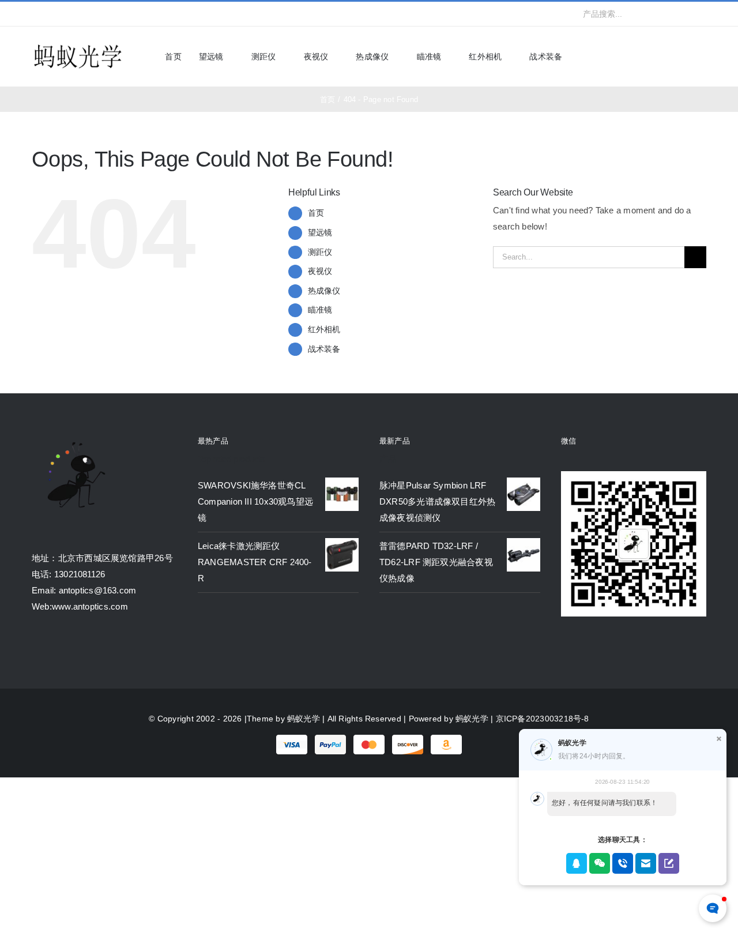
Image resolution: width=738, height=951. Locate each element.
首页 (316, 212)
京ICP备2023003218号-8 (542, 718)
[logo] (78, 45)
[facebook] (35, 13)
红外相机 (324, 329)
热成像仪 (324, 290)
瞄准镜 (320, 309)
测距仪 (320, 252)
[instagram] (72, 13)
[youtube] (91, 13)
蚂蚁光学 (303, 718)
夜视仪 (320, 271)
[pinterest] (109, 13)
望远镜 (320, 232)
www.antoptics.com (90, 606)
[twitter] (53, 13)
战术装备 (324, 349)
